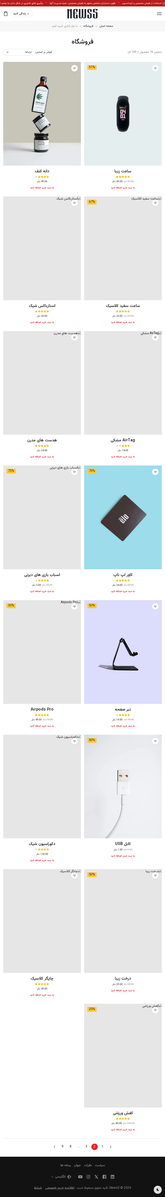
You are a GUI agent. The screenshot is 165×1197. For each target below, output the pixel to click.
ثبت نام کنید (45, 72)
